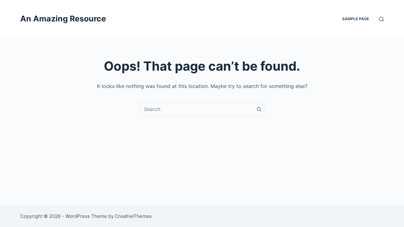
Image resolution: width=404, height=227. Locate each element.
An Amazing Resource (63, 18)
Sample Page (355, 18)
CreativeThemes (133, 216)
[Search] (381, 19)
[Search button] (259, 109)
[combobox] (196, 109)
